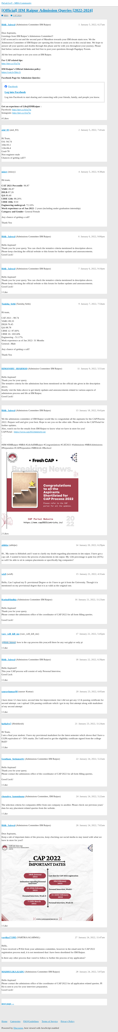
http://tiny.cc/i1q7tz (21, 113)
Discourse (18, 1028)
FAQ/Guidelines (31, 1021)
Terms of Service (50, 1021)
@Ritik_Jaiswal (9, 642)
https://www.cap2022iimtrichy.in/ (30, 432)
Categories (15, 1021)
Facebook (13, 86)
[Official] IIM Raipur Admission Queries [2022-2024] (47, 10)
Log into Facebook (15, 92)
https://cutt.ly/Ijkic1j (11, 72)
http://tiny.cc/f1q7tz (11, 63)
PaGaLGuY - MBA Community (16, 3)
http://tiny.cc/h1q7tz (21, 109)
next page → (8, 1003)
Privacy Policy (68, 1021)
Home (4, 1021)
